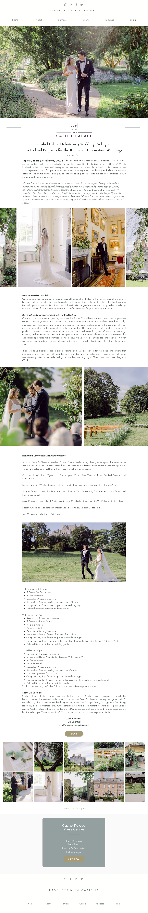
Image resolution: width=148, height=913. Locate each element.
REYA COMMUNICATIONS (73, 10)
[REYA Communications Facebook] (76, 5)
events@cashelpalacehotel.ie (82, 686)
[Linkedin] (76, 878)
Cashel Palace (119, 160)
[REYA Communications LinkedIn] (71, 5)
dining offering (89, 462)
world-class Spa (30, 337)
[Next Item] (139, 771)
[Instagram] (64, 878)
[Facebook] (70, 878)
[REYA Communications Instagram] (65, 5)
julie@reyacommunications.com (74, 724)
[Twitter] (81, 5)
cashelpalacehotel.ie (99, 712)
